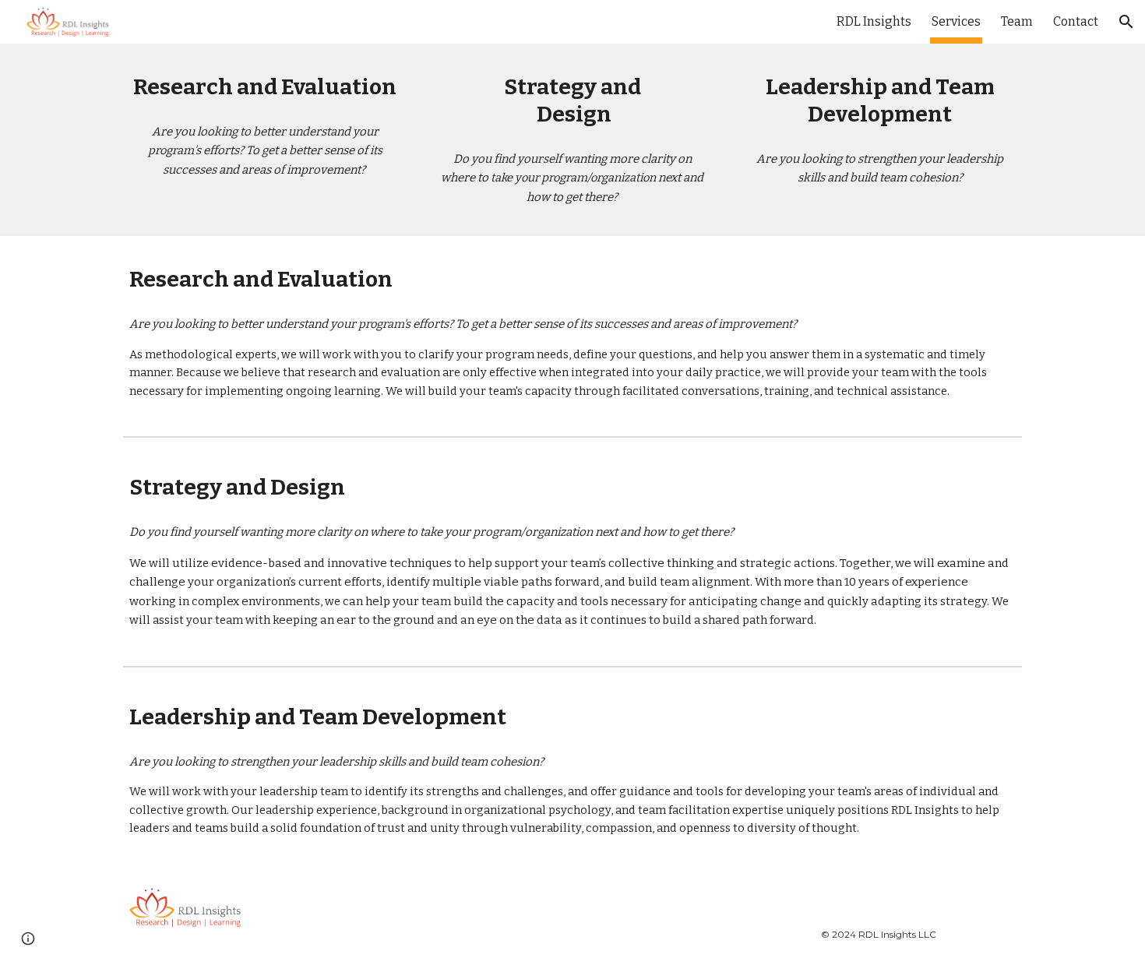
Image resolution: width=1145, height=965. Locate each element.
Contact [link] (1075, 21)
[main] (265, 86)
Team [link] (1017, 21)
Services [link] (956, 21)
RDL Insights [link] (874, 21)
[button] (1126, 22)
